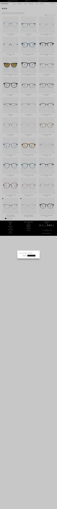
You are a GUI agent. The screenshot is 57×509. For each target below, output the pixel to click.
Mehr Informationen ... (23, 254)
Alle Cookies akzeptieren (31, 255)
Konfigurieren (25, 255)
